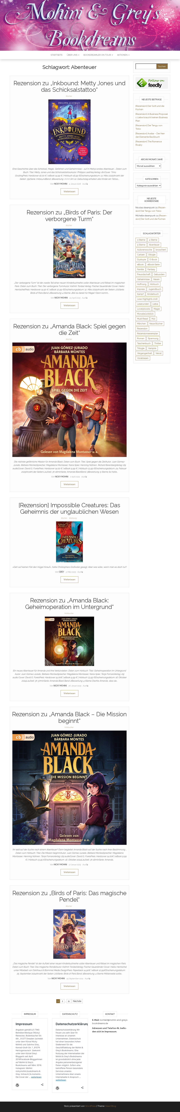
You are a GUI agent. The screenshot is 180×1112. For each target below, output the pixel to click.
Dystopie (141, 259)
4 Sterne (153, 240)
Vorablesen (142, 358)
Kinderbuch (153, 294)
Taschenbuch (144, 343)
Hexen (156, 279)
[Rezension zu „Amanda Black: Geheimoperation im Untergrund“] (69, 641)
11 (69, 1001)
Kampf (140, 294)
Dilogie (151, 254)
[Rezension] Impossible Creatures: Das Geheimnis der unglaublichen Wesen (69, 508)
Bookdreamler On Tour (98, 55)
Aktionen (122, 55)
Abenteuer (154, 245)
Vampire (152, 348)
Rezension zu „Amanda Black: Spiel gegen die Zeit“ (69, 329)
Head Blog (110, 1106)
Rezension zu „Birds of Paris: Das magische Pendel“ (69, 896)
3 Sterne (141, 240)
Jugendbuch (154, 289)
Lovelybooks (143, 309)
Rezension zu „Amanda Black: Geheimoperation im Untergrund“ (69, 603)
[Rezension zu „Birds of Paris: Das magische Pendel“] (69, 934)
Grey (62, 572)
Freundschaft (143, 274)
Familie (140, 269)
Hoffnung (141, 284)
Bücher (69, 96)
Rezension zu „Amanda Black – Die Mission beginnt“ (69, 717)
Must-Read (142, 318)
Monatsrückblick (145, 314)
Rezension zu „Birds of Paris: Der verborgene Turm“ (69, 215)
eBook (140, 264)
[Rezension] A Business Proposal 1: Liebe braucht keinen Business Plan (152, 117)
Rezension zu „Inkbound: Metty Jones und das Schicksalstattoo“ (69, 86)
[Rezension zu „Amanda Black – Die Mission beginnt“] (69, 787)
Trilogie (140, 348)
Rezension (142, 328)
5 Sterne (141, 245)
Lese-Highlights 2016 (147, 299)
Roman (140, 338)
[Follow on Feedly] (152, 83)
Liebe (155, 304)
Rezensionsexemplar (147, 333)
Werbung (73, 518)
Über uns (72, 55)
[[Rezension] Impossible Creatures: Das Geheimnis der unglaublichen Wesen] (69, 541)
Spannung (153, 338)
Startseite (57, 55)
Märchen (141, 323)
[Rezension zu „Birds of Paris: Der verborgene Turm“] (69, 253)
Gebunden (159, 274)
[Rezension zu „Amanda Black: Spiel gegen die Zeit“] (69, 399)
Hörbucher (68, 613)
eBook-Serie (153, 264)
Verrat (158, 353)
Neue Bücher (156, 323)
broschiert (161, 249)
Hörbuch (154, 284)
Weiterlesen (69, 191)
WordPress (90, 1106)
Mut (153, 318)
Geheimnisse (143, 279)
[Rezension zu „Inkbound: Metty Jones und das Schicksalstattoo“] (69, 131)
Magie (157, 309)
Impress (141, 289)
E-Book (153, 259)
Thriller (157, 343)
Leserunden (143, 304)
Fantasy (151, 269)
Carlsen (141, 254)
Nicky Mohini (61, 184)
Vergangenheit (144, 353)
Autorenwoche (144, 249)
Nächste (77, 1001)
